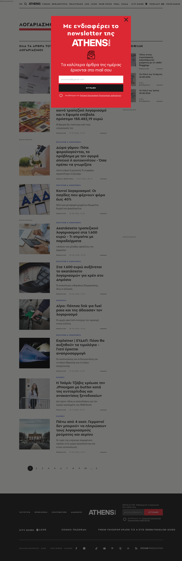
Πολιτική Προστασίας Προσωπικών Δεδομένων (100, 95)
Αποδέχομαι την (93, 95)
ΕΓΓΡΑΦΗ (91, 88)
